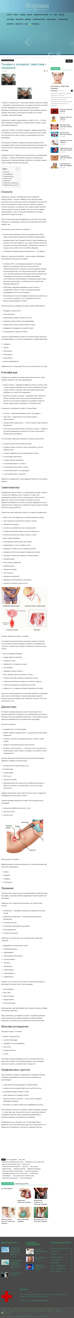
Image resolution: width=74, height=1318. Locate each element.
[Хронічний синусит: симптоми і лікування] (54, 126)
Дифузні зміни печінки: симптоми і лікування (41, 1266)
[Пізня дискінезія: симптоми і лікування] (54, 158)
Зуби (55, 15)
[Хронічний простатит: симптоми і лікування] (41, 1212)
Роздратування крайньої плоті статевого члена (15, 1173)
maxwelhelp (54, 90)
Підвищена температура (33, 1168)
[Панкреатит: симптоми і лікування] (30, 1251)
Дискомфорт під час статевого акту (34, 1162)
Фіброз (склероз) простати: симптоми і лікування (8, 1221)
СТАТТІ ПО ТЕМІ (8, 1184)
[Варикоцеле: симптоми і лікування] (25, 1193)
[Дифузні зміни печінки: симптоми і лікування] (30, 1267)
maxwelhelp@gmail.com (40, 1300)
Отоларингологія (39, 19)
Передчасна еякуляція (19, 1168)
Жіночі (15, 15)
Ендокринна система (41, 15)
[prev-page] (2, 1227)
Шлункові (10, 24)
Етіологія (6, 172)
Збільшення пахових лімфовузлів (11, 1166)
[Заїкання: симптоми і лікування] (54, 119)
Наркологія (19, 24)
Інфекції (61, 15)
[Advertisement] (37, 40)
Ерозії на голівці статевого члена (11, 1164)
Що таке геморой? (7, 1188)
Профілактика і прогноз (11, 185)
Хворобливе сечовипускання (10, 1178)
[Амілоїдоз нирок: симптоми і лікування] (54, 134)
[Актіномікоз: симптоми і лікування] (62, 78)
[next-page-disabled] (5, 1227)
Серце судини (51, 19)
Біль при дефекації (12, 1159)
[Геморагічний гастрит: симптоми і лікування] (54, 150)
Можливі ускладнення (11, 183)
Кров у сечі (25, 1166)
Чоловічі (23, 15)
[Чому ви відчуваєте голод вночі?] (5, 1274)
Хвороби (9, 57)
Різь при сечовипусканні (31, 1171)
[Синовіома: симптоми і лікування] (54, 142)
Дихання (28, 19)
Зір (51, 15)
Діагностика (8, 178)
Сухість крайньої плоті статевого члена (23, 1175)
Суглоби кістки (63, 19)
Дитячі (30, 15)
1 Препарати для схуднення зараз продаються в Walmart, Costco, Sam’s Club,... (15, 1251)
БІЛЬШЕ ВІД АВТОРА (21, 1184)
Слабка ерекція (34, 1173)
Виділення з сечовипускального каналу (12, 1162)
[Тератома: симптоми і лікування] (54, 111)
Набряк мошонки (6, 1168)
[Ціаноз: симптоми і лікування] (30, 1259)
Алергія (9, 15)
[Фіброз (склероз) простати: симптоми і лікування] (8, 1212)
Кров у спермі (34, 1166)
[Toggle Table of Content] (16, 169)
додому (3, 57)
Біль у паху (22, 1159)
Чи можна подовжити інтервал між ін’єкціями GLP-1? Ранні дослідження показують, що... (17, 1264)
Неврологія (19, 19)
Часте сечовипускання (26, 1178)
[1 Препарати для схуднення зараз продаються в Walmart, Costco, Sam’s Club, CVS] (5, 1249)
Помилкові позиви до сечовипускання (12, 1171)
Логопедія (10, 19)
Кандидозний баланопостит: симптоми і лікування (40, 1202)
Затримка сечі (26, 1164)
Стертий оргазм (6, 1175)
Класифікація (8, 174)
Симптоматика (8, 176)
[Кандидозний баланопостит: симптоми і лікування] (41, 1193)
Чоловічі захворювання (20, 57)
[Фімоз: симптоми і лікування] (25, 1212)
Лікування (7, 180)
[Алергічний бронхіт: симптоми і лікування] (54, 165)
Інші (26, 24)
